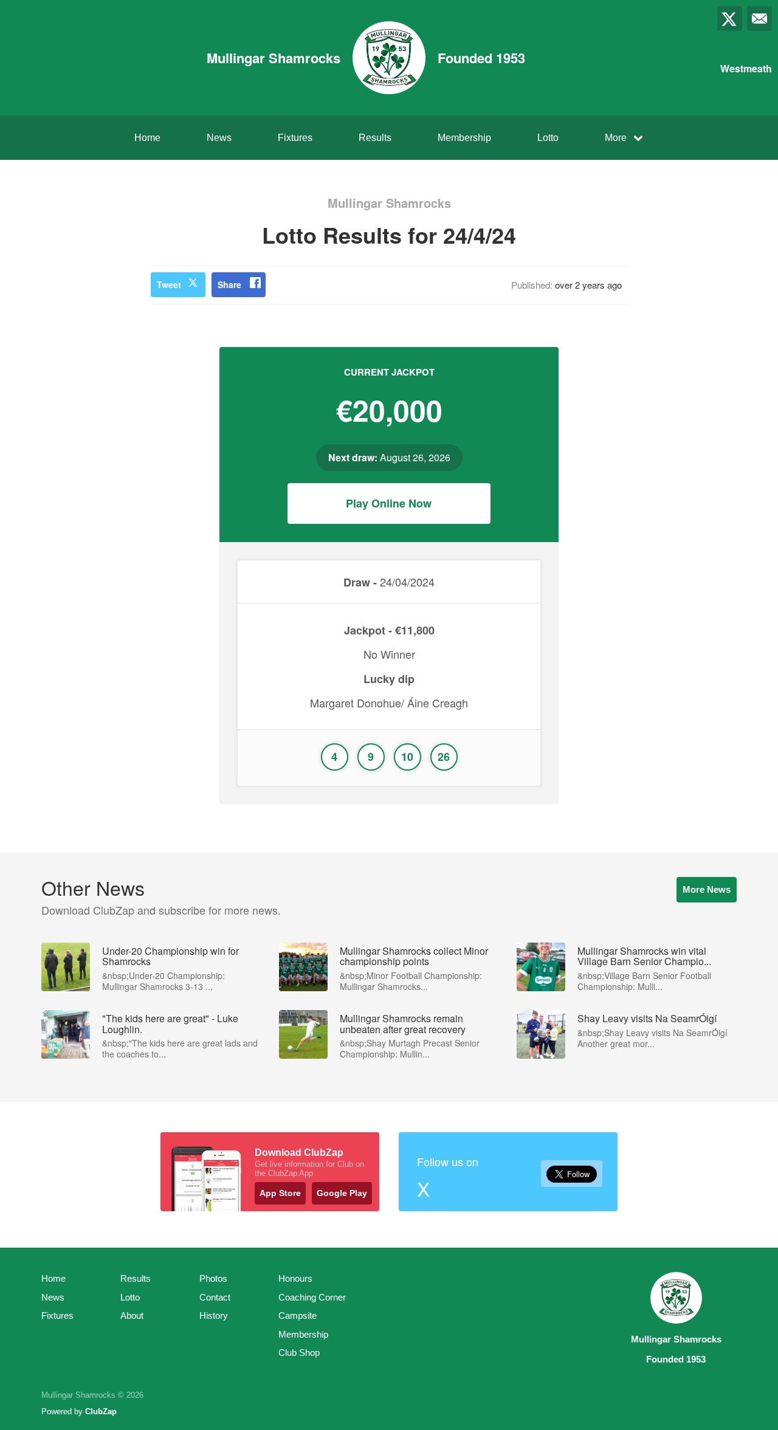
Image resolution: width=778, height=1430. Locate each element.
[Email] (759, 18)
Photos (213, 1278)
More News (707, 889)
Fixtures (295, 137)
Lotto (548, 137)
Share (229, 284)
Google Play (342, 1193)
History (213, 1315)
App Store (280, 1193)
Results (375, 137)
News (219, 137)
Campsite (297, 1315)
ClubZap (101, 1411)
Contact (214, 1297)
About (131, 1315)
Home (147, 137)
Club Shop (299, 1352)
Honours (295, 1278)
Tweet (169, 284)
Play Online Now (389, 503)
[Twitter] (729, 18)
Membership (464, 137)
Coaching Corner (312, 1297)
